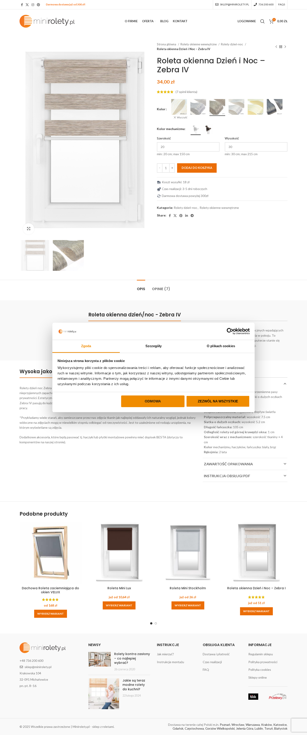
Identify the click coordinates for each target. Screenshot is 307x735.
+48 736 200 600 (31, 660)
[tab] (141, 287)
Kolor (161, 109)
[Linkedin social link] (186, 216)
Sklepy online (257, 677)
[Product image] (51, 559)
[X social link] (27, 5)
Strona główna (167, 44)
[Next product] (285, 46)
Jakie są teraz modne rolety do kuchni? (133, 684)
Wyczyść (182, 117)
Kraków (266, 724)
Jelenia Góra (244, 728)
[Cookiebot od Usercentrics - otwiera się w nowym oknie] (230, 331)
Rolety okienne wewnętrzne (198, 44)
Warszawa (253, 724)
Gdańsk (178, 728)
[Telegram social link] (192, 216)
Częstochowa (194, 728)
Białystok (280, 728)
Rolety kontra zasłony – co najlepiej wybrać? (132, 658)
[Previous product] (276, 46)
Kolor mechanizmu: (171, 129)
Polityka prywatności (262, 662)
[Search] (262, 21)
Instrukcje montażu (170, 662)
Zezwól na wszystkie (218, 401)
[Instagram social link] (33, 5)
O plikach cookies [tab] (221, 346)
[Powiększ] (28, 228)
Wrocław (237, 724)
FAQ (206, 669)
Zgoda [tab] (86, 346)
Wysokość (232, 138)
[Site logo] (47, 21)
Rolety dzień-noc (232, 44)
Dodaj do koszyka (197, 168)
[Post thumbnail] (99, 661)
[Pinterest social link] (38, 5)
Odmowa (153, 401)
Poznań (225, 724)
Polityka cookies (259, 669)
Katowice (280, 724)
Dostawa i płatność (216, 654)
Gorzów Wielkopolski (220, 728)
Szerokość (164, 138)
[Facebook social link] (22, 5)
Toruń (268, 728)
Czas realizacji (212, 662)
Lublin (259, 728)
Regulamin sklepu (260, 654)
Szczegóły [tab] (153, 346)
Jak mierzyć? (165, 654)
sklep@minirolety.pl (37, 667)
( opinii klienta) (186, 92)
